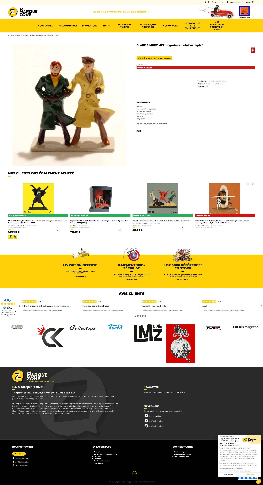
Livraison (97, 456)
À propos (97, 452)
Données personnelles (182, 454)
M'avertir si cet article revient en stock (154, 58)
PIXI (207, 87)
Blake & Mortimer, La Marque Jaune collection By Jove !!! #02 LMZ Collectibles (162, 221)
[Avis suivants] (261, 306)
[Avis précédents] (19, 306)
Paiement (97, 459)
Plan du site (98, 463)
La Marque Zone (155, 416)
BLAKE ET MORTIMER (21, 35)
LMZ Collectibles (17, 225)
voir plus (67, 306)
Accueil (10, 35)
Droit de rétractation (102, 461)
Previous (248, 184)
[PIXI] (253, 50)
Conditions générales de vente (105, 454)
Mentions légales (180, 452)
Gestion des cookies (181, 456)
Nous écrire (19, 454)
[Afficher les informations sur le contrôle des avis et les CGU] (16, 311)
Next (253, 184)
